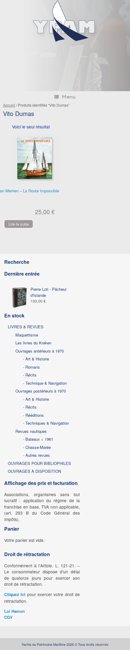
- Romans (31, 367)
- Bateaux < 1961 (38, 439)
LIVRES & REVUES (26, 327)
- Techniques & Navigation (46, 423)
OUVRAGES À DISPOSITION (34, 471)
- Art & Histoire (36, 359)
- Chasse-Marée (37, 447)
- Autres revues (36, 455)
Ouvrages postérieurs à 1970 (40, 391)
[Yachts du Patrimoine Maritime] (65, 41)
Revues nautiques (31, 431)
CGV (8, 617)
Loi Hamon (14, 611)
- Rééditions (33, 415)
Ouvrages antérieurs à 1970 (39, 351)
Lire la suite (18, 224)
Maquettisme (26, 335)
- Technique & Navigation (45, 383)
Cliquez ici (14, 594)
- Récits (30, 375)
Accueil (9, 105)
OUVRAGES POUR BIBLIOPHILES (39, 463)
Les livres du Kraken (33, 343)
